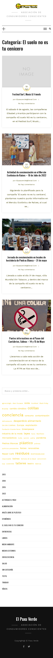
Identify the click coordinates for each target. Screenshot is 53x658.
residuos (22, 453)
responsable (6, 459)
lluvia (33, 434)
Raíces (23, 448)
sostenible (10, 464)
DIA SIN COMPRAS (8, 425)
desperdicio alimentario (27, 420)
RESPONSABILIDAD (38, 454)
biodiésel (34, 403)
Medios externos (8, 550)
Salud (4, 563)
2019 (4, 487)
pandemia (41, 438)
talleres (20, 463)
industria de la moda (12, 433)
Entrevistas (7, 531)
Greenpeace (28, 429)
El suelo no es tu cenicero (13, 525)
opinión (26, 438)
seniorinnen (41, 459)
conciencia (12, 415)
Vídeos (4, 588)
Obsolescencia (8, 557)
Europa (20, 425)
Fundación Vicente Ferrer (11, 429)
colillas (33, 408)
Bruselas (5, 409)
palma (32, 438)
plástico (26, 443)
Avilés (27, 403)
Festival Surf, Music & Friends (26, 94)
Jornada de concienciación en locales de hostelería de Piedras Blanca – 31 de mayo (26, 259)
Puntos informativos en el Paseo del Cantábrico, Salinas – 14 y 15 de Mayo (26, 340)
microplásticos (9, 438)
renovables (33, 448)
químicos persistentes (10, 448)
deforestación (7, 421)
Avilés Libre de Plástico (11, 512)
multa (20, 438)
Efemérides (6, 518)
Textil (4, 576)
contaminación (42, 415)
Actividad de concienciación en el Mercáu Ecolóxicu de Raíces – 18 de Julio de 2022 (26, 173)
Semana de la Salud (28, 459)
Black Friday (44, 403)
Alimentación (7, 506)
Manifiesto (40, 434)
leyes (27, 433)
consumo (29, 415)
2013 (4, 474)
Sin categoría (7, 569)
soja (3, 464)
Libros (4, 537)
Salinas (16, 458)
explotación (31, 425)
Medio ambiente (8, 544)
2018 (4, 480)
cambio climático (18, 408)
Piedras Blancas (10, 443)
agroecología (6, 403)
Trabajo (5, 582)
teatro (30, 463)
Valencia (38, 464)
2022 (4, 493)
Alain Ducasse (18, 403)
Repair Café (8, 454)
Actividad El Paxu (9, 499)
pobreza (37, 443)
